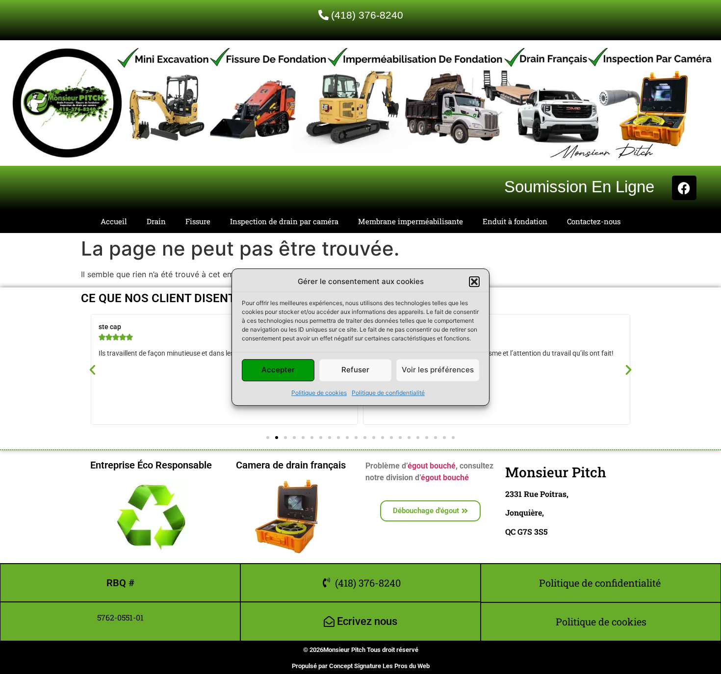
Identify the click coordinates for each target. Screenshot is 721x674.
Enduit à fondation (515, 221)
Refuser (355, 369)
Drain (156, 221)
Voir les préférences (438, 369)
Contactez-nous (593, 221)
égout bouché (432, 465)
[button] (474, 282)
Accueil (114, 221)
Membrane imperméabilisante (410, 221)
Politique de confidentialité (388, 392)
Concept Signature (356, 666)
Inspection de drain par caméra (284, 221)
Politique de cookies (319, 392)
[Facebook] (684, 188)
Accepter (278, 369)
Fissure (197, 221)
